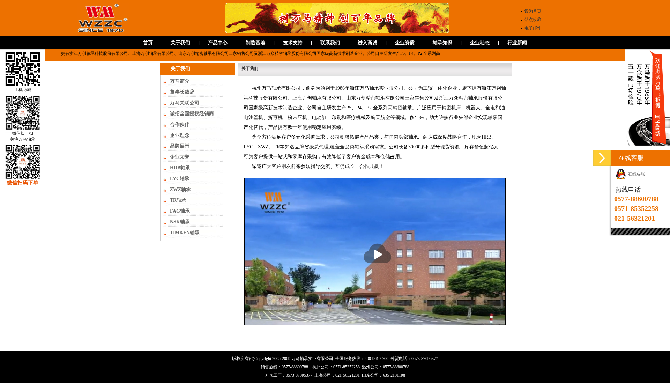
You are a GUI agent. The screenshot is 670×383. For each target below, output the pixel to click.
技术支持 (293, 42)
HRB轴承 (180, 167)
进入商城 (367, 42)
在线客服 (635, 173)
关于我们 (180, 42)
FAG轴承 (180, 211)
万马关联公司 (184, 102)
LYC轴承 (179, 178)
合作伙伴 (179, 124)
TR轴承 (178, 200)
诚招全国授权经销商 (192, 113)
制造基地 (255, 42)
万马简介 (179, 81)
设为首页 (532, 11)
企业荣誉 (179, 157)
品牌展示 (179, 146)
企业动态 (480, 42)
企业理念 (179, 135)
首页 (148, 42)
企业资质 (405, 42)
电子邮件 (532, 27)
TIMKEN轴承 (185, 232)
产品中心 (218, 42)
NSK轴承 (180, 221)
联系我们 (330, 42)
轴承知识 (442, 42)
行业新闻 (517, 42)
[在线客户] (602, 158)
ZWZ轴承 (180, 189)
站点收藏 (532, 19)
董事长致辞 (182, 92)
